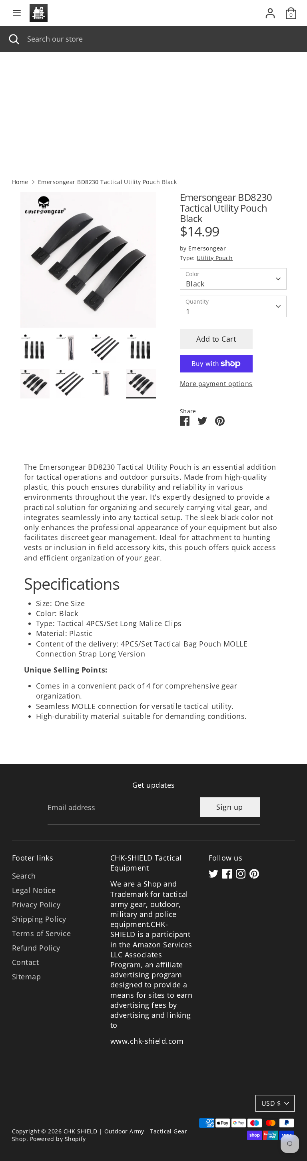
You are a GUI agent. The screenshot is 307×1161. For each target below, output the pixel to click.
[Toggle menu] (17, 13)
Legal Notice (34, 890)
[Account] (270, 10)
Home (20, 182)
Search (24, 876)
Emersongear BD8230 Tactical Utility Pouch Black (107, 182)
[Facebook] (227, 874)
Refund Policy (36, 948)
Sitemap (26, 976)
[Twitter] (213, 874)
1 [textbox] (188, 311)
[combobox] (161, 39)
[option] (88, 263)
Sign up (229, 807)
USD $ (271, 1103)
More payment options (216, 383)
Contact (25, 962)
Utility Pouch (215, 258)
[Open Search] (13, 39)
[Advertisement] (153, 112)
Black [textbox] (195, 283)
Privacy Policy (36, 904)
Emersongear (207, 248)
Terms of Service (41, 933)
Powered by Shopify (58, 1139)
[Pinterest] (254, 874)
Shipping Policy (39, 919)
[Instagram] (240, 874)
